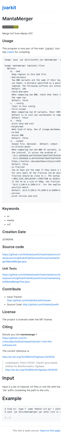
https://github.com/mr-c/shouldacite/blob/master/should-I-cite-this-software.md (27, 342)
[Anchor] (15, 40)
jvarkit (9, 7)
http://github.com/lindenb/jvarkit (41, 304)
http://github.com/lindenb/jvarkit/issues (29, 300)
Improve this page (50, 430)
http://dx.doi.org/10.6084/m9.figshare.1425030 (28, 356)
